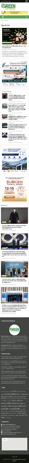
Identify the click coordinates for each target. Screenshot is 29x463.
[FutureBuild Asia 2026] (14, 62)
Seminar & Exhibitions (7, 42)
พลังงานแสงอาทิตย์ (15, 406)
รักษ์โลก (6, 411)
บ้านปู (8, 398)
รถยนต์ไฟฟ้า (15, 409)
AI (1, 391)
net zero (23, 391)
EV (14, 391)
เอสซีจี (16, 415)
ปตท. (15, 398)
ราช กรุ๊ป (10, 411)
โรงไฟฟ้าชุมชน (8, 417)
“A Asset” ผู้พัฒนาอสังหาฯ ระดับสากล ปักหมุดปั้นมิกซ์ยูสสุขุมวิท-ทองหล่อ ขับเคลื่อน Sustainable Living (16, 98)
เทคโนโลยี (4, 415)
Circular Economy (5, 391)
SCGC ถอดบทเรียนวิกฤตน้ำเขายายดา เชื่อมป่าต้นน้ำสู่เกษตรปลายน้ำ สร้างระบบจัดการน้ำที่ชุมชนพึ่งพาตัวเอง (17, 127)
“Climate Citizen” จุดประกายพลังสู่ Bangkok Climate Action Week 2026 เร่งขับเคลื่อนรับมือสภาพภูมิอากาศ (14, 280)
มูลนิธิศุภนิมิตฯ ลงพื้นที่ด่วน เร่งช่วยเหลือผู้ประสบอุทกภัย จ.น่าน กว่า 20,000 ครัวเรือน (17, 118)
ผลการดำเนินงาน (19, 398)
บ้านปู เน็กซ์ (11, 398)
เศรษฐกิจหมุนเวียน (11, 415)
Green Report (11, 123)
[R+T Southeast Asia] (14, 147)
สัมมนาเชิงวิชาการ (14, 413)
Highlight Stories (12, 103)
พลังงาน (14, 400)
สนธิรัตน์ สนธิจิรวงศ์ (6, 413)
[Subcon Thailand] (14, 177)
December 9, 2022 (6, 49)
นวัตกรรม (22, 397)
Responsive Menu (26, 1)
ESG (12, 391)
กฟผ (2, 394)
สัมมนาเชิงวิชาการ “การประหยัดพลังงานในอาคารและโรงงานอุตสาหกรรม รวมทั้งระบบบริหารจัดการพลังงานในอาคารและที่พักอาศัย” (17, 108)
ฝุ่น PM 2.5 (9, 400)
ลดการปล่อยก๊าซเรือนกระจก (19, 411)
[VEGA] (14, 11)
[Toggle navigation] (3, 16)
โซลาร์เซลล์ (21, 415)
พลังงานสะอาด (13, 403)
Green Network (13, 49)
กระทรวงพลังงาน (11, 394)
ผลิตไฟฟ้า (5, 400)
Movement (10, 114)
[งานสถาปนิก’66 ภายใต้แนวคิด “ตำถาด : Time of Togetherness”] (14, 36)
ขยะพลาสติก (16, 396)
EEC (9, 391)
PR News (10, 93)
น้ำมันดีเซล (3, 398)
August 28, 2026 (11, 101)
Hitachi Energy (18, 391)
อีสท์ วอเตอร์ (22, 413)
